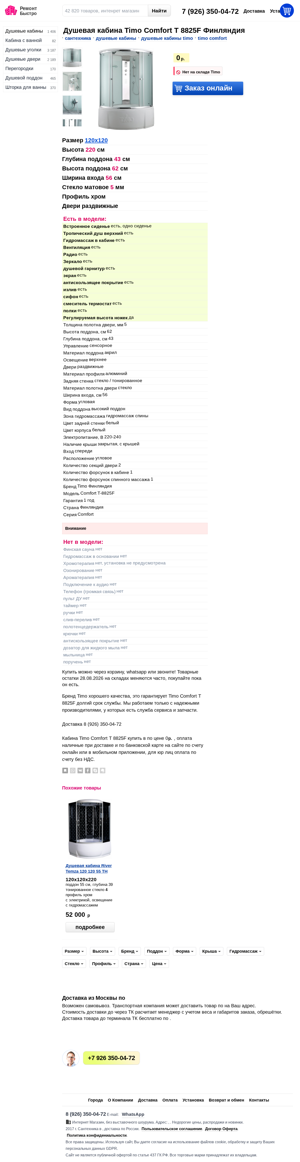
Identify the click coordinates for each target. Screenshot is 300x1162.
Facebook (88, 770)
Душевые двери (22, 59)
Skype (95, 770)
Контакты (259, 1100)
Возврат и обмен (226, 1100)
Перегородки (19, 68)
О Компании (120, 1100)
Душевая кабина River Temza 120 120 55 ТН (89, 868)
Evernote (103, 770)
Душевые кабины (24, 31)
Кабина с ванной (23, 40)
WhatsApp (73, 770)
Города (95, 1100)
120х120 (96, 140)
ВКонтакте (80, 770)
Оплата (170, 1100)
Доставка (148, 1100)
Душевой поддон (23, 77)
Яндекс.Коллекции (65, 770)
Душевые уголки (23, 49)
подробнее (90, 927)
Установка (193, 1100)
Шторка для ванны (25, 87)
